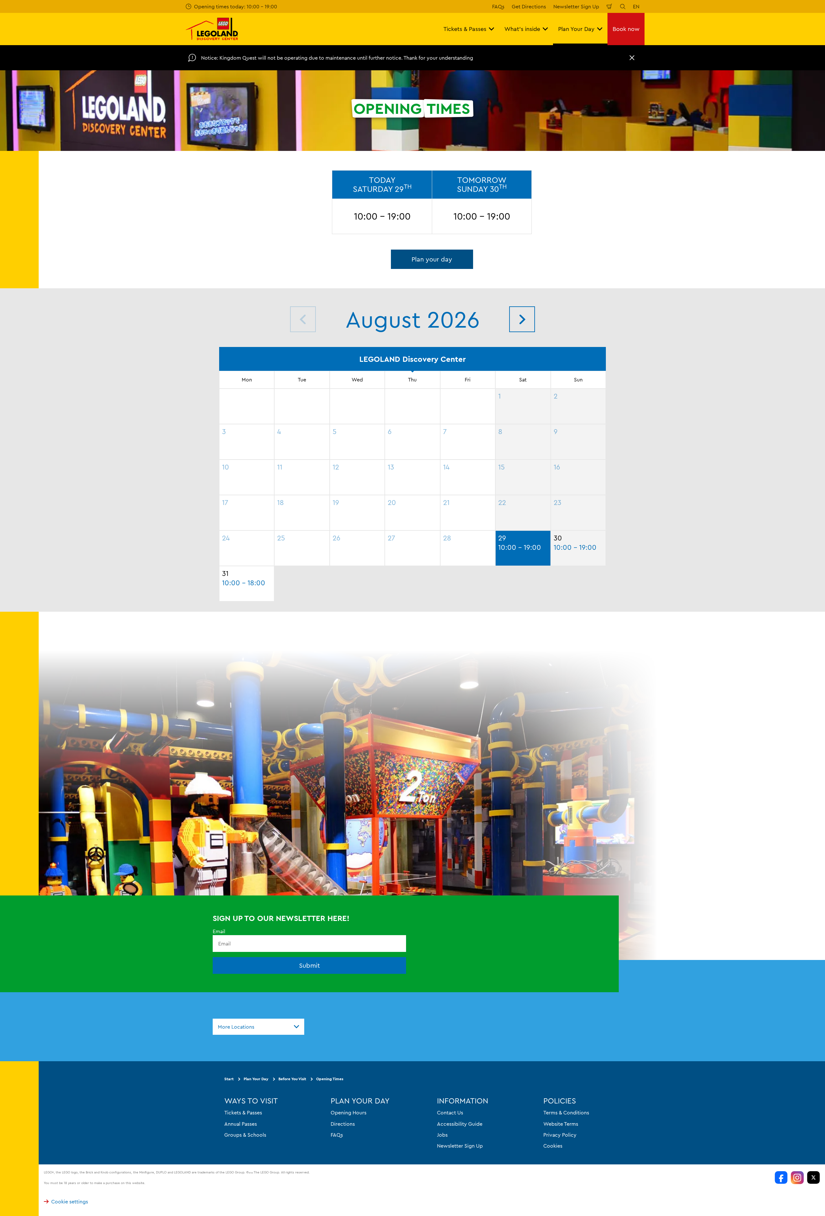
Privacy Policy (560, 1135)
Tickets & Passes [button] (464, 29)
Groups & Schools (245, 1135)
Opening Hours (348, 1112)
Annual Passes (240, 1124)
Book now (626, 29)
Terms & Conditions (566, 1112)
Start (229, 1079)
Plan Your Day (256, 1079)
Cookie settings (69, 1201)
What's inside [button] (522, 29)
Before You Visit (292, 1079)
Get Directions (529, 6)
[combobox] (258, 1027)
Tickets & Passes (243, 1112)
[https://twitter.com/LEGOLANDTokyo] (813, 1177)
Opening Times (329, 1079)
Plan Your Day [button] (576, 29)
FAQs (498, 6)
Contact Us (450, 1112)
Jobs (442, 1135)
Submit (309, 966)
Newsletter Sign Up (576, 6)
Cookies (552, 1146)
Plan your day (432, 259)
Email (219, 931)
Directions (343, 1124)
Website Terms (560, 1124)
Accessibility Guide (459, 1124)
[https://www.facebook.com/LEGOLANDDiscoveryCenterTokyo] (781, 1177)
